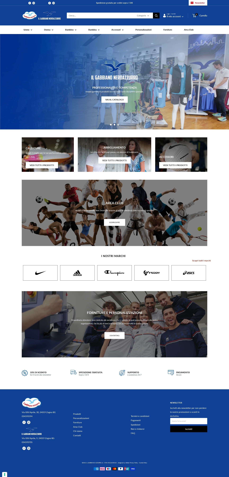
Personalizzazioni (143, 29)
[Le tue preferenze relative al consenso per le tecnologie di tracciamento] (4, 474)
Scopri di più (114, 222)
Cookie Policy (143, 462)
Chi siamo (77, 431)
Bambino (69, 29)
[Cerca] (156, 15)
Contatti (77, 435)
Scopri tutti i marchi (201, 260)
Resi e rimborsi (137, 429)
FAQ (133, 433)
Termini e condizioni (140, 416)
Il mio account (174, 16)
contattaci (114, 335)
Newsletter (200, 3)
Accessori (116, 29)
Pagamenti (136, 420)
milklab (127, 462)
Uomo (26, 29)
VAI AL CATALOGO (114, 99)
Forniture (167, 29)
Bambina (92, 29)
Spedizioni (135, 424)
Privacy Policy (134, 462)
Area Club (188, 29)
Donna (47, 29)
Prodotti (77, 414)
